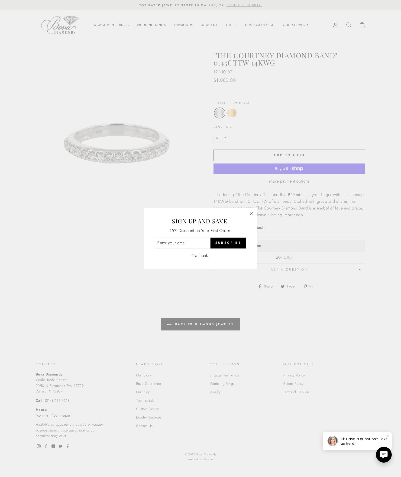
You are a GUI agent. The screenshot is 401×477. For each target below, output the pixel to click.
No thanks (200, 255)
